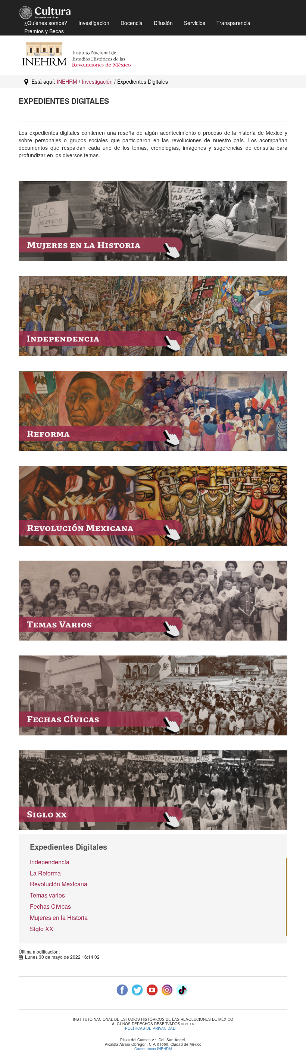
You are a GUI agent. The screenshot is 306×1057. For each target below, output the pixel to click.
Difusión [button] (163, 23)
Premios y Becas (44, 31)
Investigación (97, 81)
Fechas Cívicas (50, 906)
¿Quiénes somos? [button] (45, 23)
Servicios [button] (194, 23)
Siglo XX (41, 928)
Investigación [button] (93, 23)
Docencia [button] (132, 23)
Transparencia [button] (233, 23)
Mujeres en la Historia (59, 917)
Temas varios (47, 895)
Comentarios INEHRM (153, 1048)
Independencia (49, 862)
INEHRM (67, 81)
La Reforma (45, 873)
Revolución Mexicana (58, 884)
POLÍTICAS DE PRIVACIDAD (150, 1028)
